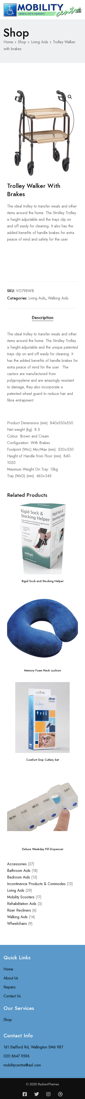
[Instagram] (48, 1094)
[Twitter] (36, 1094)
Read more (43, 566)
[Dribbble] (60, 1094)
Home (8, 42)
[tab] (42, 317)
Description (42, 318)
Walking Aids (58, 298)
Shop (22, 42)
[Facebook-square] (25, 1094)
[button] (70, 97)
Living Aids (39, 42)
